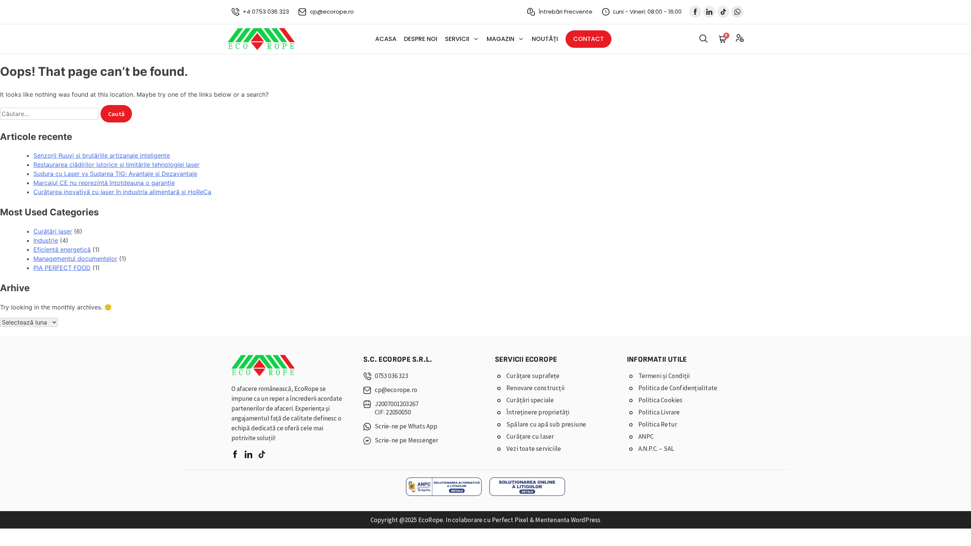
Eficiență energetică (62, 249)
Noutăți (545, 39)
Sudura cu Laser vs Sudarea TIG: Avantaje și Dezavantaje (115, 173)
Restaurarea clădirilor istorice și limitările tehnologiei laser (116, 164)
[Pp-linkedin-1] (709, 12)
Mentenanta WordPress (567, 520)
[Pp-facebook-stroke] (695, 12)
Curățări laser (52, 231)
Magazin (500, 39)
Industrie (45, 240)
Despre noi (420, 39)
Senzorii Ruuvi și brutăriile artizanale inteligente (101, 155)
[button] (703, 39)
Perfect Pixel (510, 520)
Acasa (385, 39)
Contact (588, 39)
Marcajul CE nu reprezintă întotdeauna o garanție (104, 183)
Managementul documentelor (75, 258)
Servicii (457, 39)
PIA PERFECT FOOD (62, 267)
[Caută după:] (50, 114)
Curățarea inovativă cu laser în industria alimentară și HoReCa (122, 192)
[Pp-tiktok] (723, 12)
